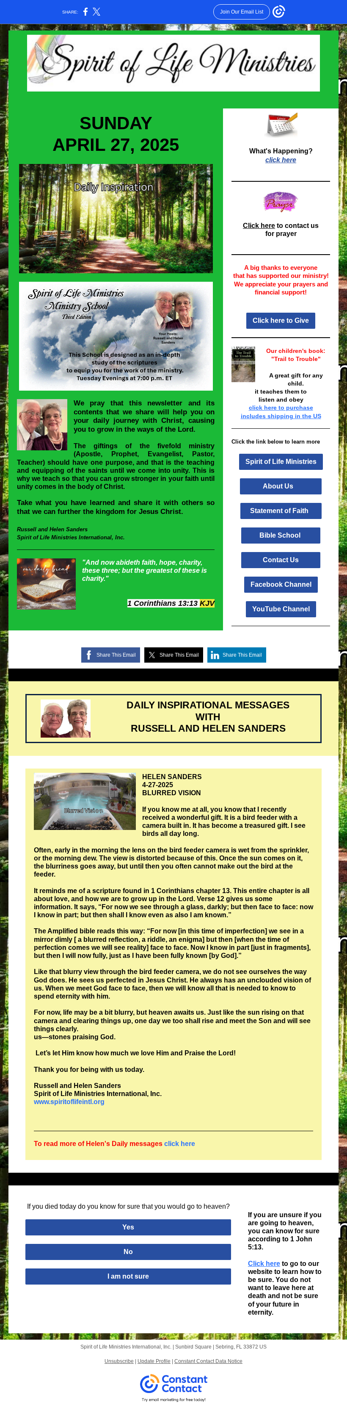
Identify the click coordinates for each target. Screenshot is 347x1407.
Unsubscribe (119, 1361)
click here (280, 160)
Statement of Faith (281, 510)
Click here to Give (281, 320)
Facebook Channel (281, 584)
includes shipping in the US (281, 416)
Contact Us (281, 559)
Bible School (281, 535)
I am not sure (128, 1276)
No (128, 1251)
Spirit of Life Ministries (281, 461)
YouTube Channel (281, 609)
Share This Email (116, 655)
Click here (259, 225)
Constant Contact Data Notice (208, 1361)
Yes (128, 1227)
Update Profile (154, 1361)
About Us (280, 486)
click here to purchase (281, 407)
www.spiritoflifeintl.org (69, 1101)
